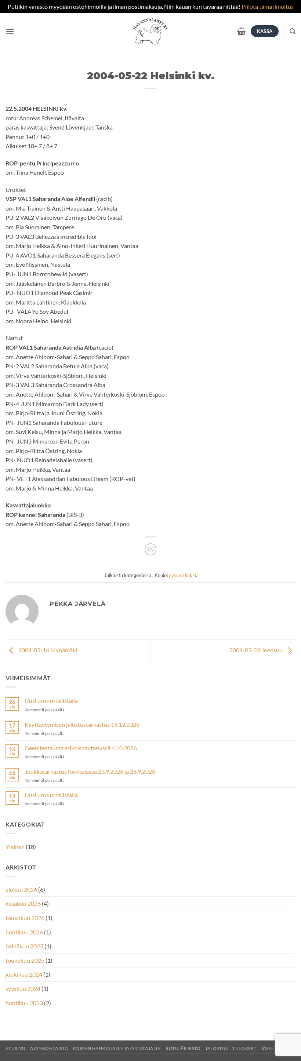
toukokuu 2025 (25, 960)
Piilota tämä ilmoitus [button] (268, 6)
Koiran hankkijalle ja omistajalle (117, 1048)
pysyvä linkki (182, 575)
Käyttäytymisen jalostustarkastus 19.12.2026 (82, 724)
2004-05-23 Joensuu (256, 649)
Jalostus (216, 1048)
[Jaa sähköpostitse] (151, 549)
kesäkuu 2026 (23, 903)
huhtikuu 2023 (24, 1002)
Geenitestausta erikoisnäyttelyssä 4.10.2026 (81, 747)
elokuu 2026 (21, 889)
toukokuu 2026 (25, 917)
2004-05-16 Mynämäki (47, 649)
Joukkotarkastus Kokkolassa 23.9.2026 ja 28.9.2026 (90, 771)
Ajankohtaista (49, 1048)
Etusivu (15, 1048)
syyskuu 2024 (23, 988)
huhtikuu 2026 (24, 932)
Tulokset (244, 1048)
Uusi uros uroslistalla (51, 700)
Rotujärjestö (183, 1048)
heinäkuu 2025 (24, 945)
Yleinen (15, 846)
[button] (10, 31)
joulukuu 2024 (24, 974)
